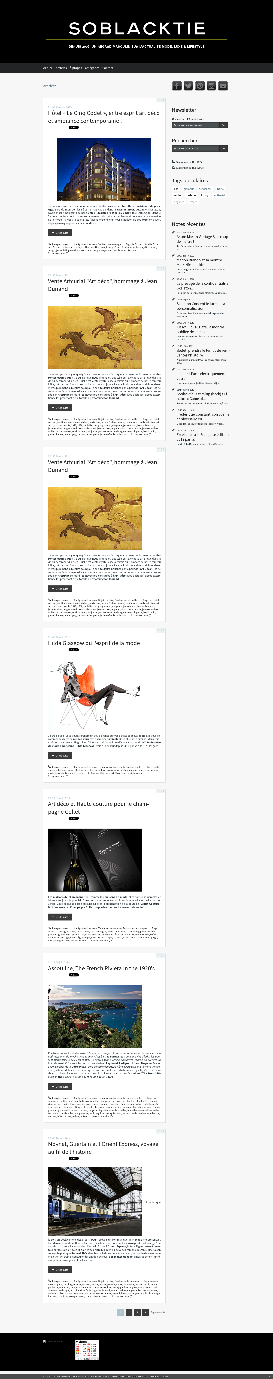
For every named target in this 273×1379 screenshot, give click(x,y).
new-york (105, 1101)
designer (118, 769)
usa (113, 1101)
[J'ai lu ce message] (270, 1376)
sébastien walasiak (124, 934)
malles (122, 1290)
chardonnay (133, 931)
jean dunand (129, 425)
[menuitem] (49, 68)
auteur (84, 1116)
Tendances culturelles (126, 419)
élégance (117, 425)
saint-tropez (127, 1104)
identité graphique (80, 937)
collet (51, 931)
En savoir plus (162, 1376)
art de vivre (120, 250)
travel (81, 1296)
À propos (76, 68)
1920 (73, 425)
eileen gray (70, 434)
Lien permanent (61, 244)
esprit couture (92, 934)
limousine (129, 1284)
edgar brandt (71, 428)
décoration (150, 247)
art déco (95, 247)
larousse (138, 773)
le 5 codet (137, 244)
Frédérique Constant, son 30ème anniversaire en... (203, 416)
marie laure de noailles (139, 1110)
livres (118, 1101)
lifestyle (131, 250)
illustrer (59, 773)
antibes (52, 1116)
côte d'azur (70, 1104)
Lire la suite (62, 232)
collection (62, 1293)
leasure (74, 1113)
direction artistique (101, 937)
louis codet (68, 247)
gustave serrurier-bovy (110, 431)
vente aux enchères (78, 422)
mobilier (88, 425)
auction (52, 422)
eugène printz (119, 428)
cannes (95, 1104)
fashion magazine (134, 769)
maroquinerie (83, 1287)
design (51, 250)
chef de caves (142, 934)
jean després (103, 428)
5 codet (57, 247)
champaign (151, 937)
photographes (105, 250)
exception (53, 937)
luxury (109, 247)
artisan (52, 1293)
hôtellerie (126, 247)
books (130, 1101)
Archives (61, 68)
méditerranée (151, 1104)
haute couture (136, 937)
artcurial (154, 419)
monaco (104, 1104)
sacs (72, 1287)
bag (70, 1284)
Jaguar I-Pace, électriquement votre (201, 376)
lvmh (148, 1293)
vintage (156, 1293)
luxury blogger (56, 940)
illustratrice (81, 769)
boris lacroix (134, 428)
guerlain (139, 1293)
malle (114, 1290)
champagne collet (65, 931)
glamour (106, 425)
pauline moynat (128, 1287)
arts (56, 1107)
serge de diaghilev (98, 1110)
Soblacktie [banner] (136, 31)
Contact (107, 68)
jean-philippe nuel (66, 250)
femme (95, 773)
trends (141, 422)
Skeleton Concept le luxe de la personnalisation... (201, 306)
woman (86, 1284)
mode (121, 422)
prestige (64, 937)
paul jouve (91, 431)
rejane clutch (142, 1284)
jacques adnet (55, 428)
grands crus (78, 934)
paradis (81, 1104)
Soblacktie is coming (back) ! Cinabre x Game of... (202, 396)
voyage (73, 1296)
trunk (103, 1287)
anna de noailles (117, 1110)
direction (80, 1290)
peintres (91, 250)
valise (119, 1284)
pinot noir (120, 931)
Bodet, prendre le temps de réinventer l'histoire (203, 353)
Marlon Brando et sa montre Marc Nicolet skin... (199, 262)
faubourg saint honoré (98, 1290)
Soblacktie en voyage (109, 244)
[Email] (223, 86)
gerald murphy (113, 1107)
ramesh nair (151, 1287)
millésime (107, 934)
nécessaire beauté (101, 1293)
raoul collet (82, 931)
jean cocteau (80, 1110)
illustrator (94, 769)
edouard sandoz (87, 428)
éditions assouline (89, 1101)
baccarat (53, 1296)
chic (88, 773)
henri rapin (149, 431)
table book (141, 1101)
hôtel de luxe (64, 1116)
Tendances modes (132, 766)
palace (75, 1116)
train (88, 1296)
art (124, 1101)
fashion (113, 422)
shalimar (63, 1296)
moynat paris (55, 1284)
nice (88, 1104)
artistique (64, 1290)
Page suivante (157, 1312)
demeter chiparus (132, 431)
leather (142, 1290)
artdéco (85, 247)
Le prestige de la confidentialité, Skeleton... (203, 286)
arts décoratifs (62, 425)
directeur (53, 1290)
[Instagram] (211, 86)
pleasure (83, 1113)
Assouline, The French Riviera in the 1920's (101, 968)
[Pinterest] (200, 86)
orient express (99, 1296)
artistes (81, 250)
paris (77, 247)
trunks (95, 1287)
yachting (94, 1113)
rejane (102, 1284)
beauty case (127, 1293)
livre (123, 773)
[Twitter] (188, 86)
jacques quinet (63, 431)
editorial (219, 195)
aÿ (91, 931)
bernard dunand (145, 425)
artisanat (152, 1290)
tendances (131, 422)
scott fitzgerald (77, 1107)
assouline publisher (67, 1101)
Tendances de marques (135, 928)
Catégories (92, 68)
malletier (64, 1287)
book (129, 773)
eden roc (154, 1113)
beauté (116, 1293)
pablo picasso (144, 1107)
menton (114, 1104)
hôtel (117, 247)
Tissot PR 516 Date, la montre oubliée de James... (200, 329)
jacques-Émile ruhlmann (113, 434)
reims (110, 931)
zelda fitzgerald (95, 1107)
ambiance (138, 247)
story (141, 1287)
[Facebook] (177, 86)
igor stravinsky (65, 1110)
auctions (62, 422)
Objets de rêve (105, 419)
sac (65, 1284)
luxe (103, 247)
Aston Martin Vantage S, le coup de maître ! (202, 239)
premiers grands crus (59, 934)
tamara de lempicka (88, 434)
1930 (79, 425)
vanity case (85, 1293)
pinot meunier (147, 931)
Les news (92, 244)
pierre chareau (56, 434)
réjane (94, 1284)
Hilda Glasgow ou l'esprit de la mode (94, 643)
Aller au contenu (10, 2)
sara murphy (129, 1107)
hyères (139, 1104)
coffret (154, 934)
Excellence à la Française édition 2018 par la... (203, 437)
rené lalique (78, 431)
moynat (154, 1281)
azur (50, 1107)
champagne (100, 931)
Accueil (48, 68)
